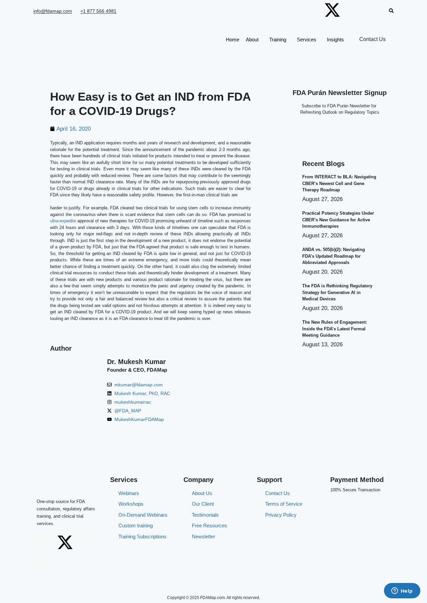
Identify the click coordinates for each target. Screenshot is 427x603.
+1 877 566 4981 (98, 11)
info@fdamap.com (52, 11)
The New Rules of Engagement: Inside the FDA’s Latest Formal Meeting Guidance (334, 329)
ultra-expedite (63, 220)
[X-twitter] (332, 10)
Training (277, 39)
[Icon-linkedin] (375, 10)
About (252, 39)
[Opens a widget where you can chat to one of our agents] (402, 591)
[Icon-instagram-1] (310, 10)
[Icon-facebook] (354, 10)
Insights (335, 39)
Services (306, 39)
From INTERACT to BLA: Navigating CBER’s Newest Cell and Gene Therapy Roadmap (339, 183)
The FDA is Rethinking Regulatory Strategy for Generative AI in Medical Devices (337, 292)
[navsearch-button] (391, 11)
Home (232, 39)
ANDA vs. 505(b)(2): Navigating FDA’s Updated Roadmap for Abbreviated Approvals (333, 256)
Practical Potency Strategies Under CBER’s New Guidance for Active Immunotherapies (338, 220)
